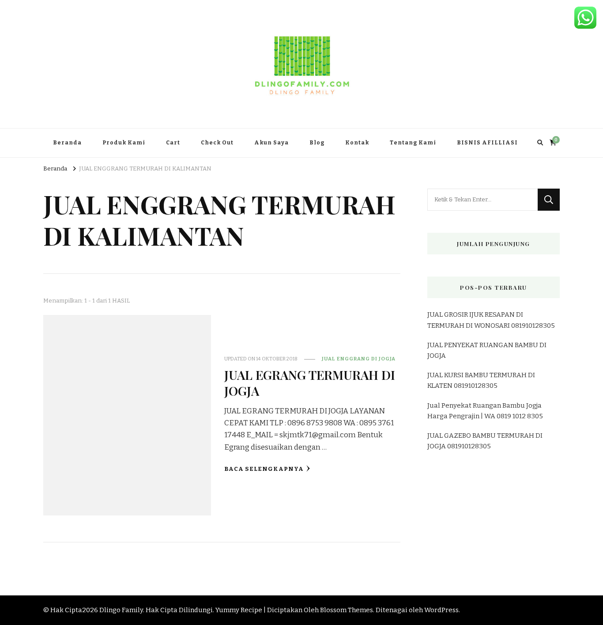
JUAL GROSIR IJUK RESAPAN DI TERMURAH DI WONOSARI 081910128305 (491, 320)
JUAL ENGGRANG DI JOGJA (359, 359)
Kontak (357, 143)
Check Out (217, 143)
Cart (173, 143)
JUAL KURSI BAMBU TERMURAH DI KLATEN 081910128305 (481, 380)
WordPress (441, 610)
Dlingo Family (121, 610)
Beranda (67, 143)
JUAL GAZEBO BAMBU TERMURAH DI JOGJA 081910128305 (485, 441)
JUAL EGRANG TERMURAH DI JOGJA (309, 382)
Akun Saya (271, 143)
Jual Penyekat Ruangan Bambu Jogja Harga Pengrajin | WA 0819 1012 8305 (485, 411)
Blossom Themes (346, 610)
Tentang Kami (413, 143)
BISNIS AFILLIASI (487, 143)
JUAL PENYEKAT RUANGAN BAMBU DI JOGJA (486, 350)
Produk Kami (123, 143)
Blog (316, 143)
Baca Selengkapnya (264, 469)
